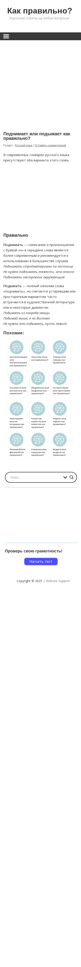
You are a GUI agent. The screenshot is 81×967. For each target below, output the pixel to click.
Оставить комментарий (50, 145)
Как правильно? (39, 10)
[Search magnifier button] (71, 477)
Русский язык (23, 145)
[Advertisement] (40, 82)
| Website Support (56, 581)
